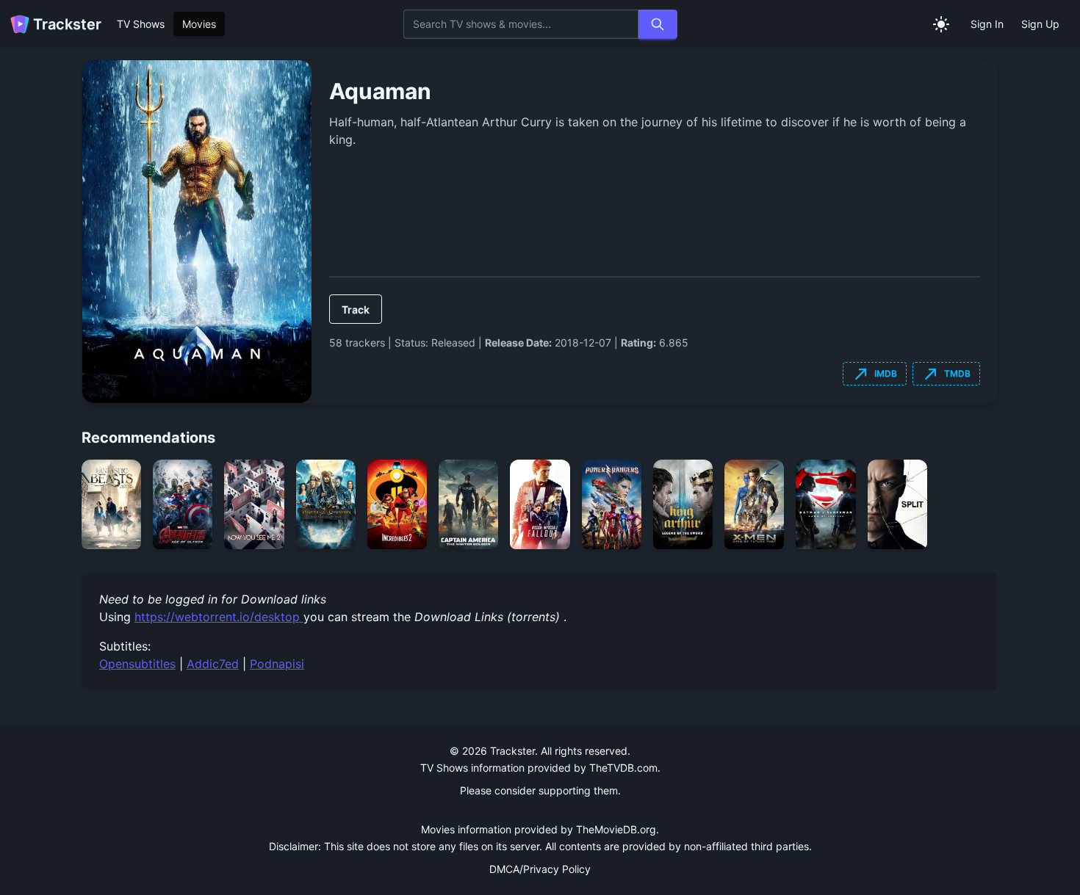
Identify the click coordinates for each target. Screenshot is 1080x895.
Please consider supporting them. (540, 790)
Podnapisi (277, 663)
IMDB (874, 374)
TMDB (946, 374)
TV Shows (141, 24)
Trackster (67, 24)
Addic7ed (213, 663)
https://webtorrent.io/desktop (218, 616)
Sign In (987, 24)
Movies (199, 24)
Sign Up (1040, 24)
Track (356, 309)
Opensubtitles (137, 663)
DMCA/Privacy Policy (540, 869)
